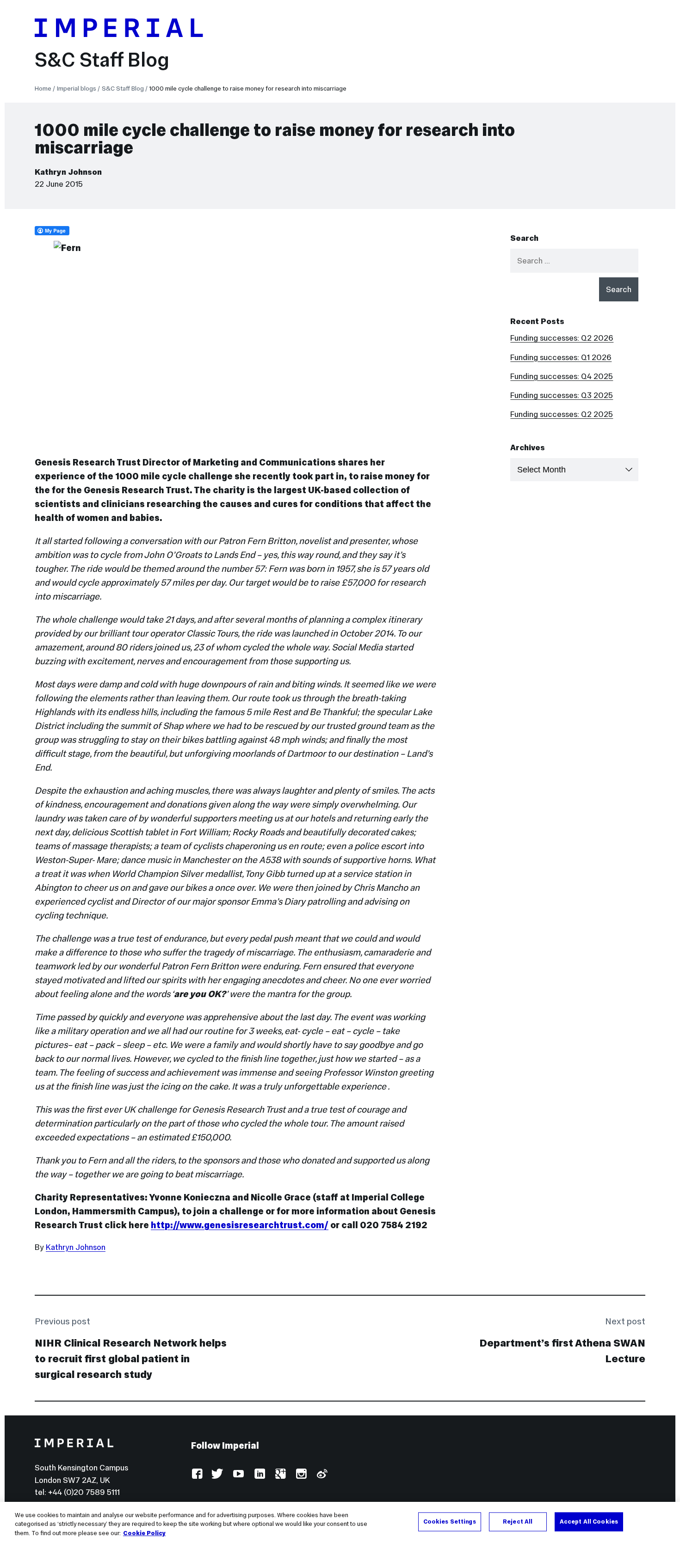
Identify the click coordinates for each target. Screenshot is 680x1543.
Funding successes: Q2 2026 (561, 338)
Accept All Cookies (589, 1521)
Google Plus (280, 1474)
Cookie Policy (144, 1533)
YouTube (238, 1474)
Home (43, 88)
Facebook (197, 1474)
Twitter (217, 1474)
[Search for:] (574, 261)
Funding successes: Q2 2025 (561, 414)
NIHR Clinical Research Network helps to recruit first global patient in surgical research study (131, 1358)
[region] (340, 1522)
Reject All (517, 1521)
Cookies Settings (449, 1521)
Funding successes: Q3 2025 (561, 395)
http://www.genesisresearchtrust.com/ (239, 1225)
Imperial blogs (76, 88)
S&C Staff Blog (102, 59)
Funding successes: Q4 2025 (561, 376)
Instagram (301, 1474)
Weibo (322, 1474)
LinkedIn (259, 1474)
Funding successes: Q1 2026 (561, 357)
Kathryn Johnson (68, 172)
